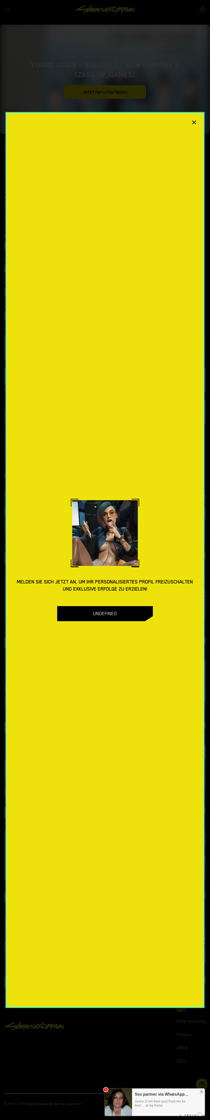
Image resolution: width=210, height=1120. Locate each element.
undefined (105, 613)
